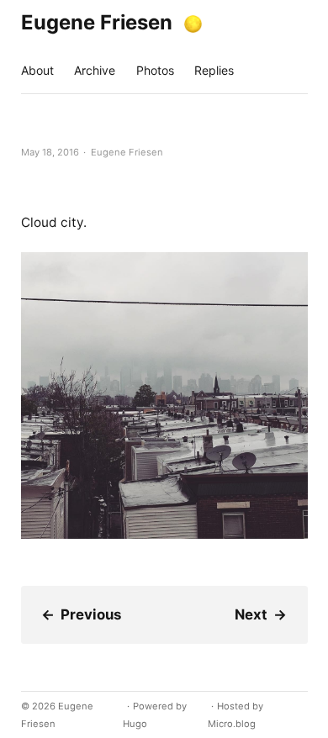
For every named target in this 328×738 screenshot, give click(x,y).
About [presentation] (37, 70)
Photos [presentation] (155, 70)
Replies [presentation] (214, 70)
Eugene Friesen (96, 22)
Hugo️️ (135, 724)
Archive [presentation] (94, 70)
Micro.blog (232, 724)
